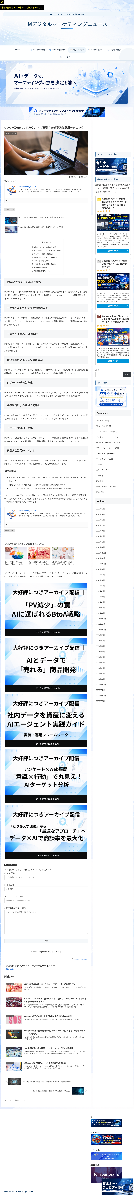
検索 (97, 370)
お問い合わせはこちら (13, 969)
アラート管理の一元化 (42, 267)
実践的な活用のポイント (43, 271)
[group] (16, 557)
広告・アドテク (11, 865)
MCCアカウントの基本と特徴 (45, 247)
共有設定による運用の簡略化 (44, 264)
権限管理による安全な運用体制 (45, 257)
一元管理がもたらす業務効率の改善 (47, 250)
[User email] (6, 200)
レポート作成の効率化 (42, 261)
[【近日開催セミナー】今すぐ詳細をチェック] (2, 2)
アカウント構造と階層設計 (44, 254)
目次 (43, 242)
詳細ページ (113, 251)
